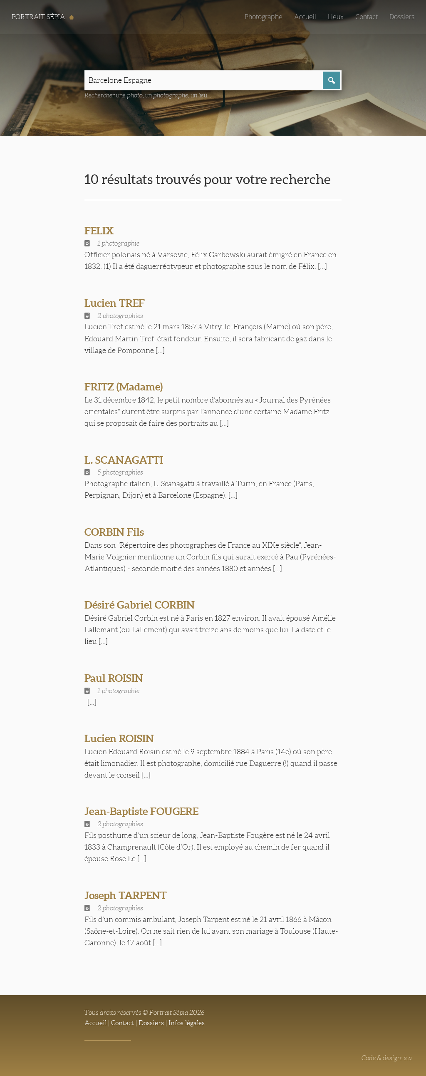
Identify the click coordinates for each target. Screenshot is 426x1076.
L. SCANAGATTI (123, 460)
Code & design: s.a (387, 1057)
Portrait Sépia (39, 16)
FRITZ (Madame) (123, 387)
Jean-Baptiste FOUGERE (141, 811)
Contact (366, 16)
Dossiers (401, 16)
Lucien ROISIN (119, 738)
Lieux (336, 16)
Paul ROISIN (113, 678)
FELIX (99, 230)
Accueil (305, 16)
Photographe (263, 16)
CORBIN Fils (114, 532)
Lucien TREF (114, 303)
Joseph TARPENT (125, 895)
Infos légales (186, 1022)
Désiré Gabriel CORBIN (139, 605)
